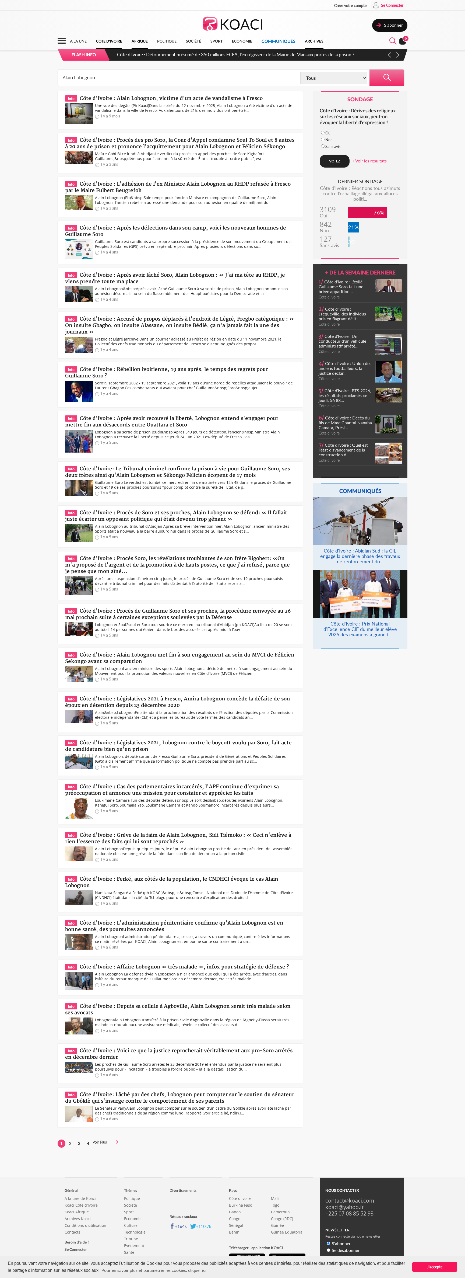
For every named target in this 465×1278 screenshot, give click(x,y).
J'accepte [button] (434, 1267)
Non (329, 139)
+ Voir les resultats (369, 160)
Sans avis (332, 146)
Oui (328, 133)
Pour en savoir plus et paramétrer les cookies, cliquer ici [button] (153, 1270)
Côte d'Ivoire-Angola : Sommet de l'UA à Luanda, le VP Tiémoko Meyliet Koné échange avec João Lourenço (224, 54)
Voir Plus (101, 1142)
